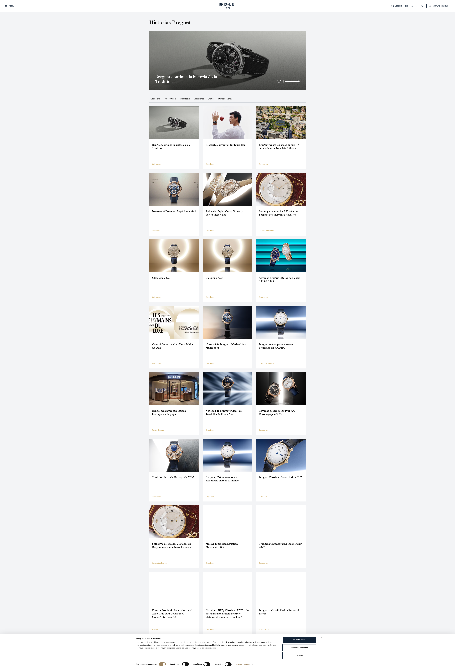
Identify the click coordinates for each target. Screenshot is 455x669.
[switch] (185, 664)
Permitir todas (299, 640)
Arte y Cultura (170, 99)
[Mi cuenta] (417, 6)
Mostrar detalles (243, 664)
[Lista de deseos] (412, 6)
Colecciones (199, 99)
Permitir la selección (299, 648)
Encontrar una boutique (438, 6)
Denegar (299, 655)
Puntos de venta (225, 99)
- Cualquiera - (155, 99)
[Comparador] (406, 6)
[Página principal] (227, 6)
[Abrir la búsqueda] (422, 6)
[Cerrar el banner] (321, 637)
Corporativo (185, 99)
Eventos (211, 99)
